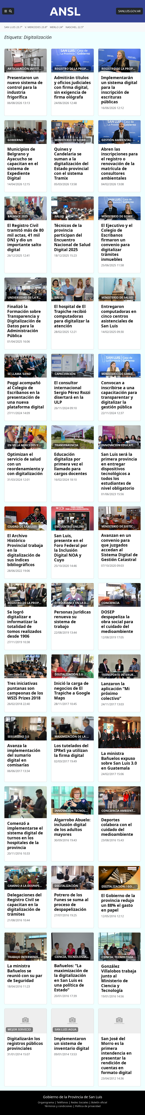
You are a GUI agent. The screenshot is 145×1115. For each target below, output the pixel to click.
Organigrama (46, 1102)
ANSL (65, 11)
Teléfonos (62, 1102)
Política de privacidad (88, 1106)
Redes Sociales (79, 1102)
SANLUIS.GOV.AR (129, 11)
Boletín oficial (99, 1102)
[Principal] (8, 11)
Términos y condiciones (58, 1106)
